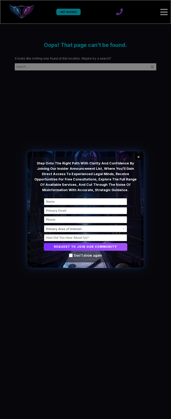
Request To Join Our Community (85, 246)
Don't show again (88, 255)
